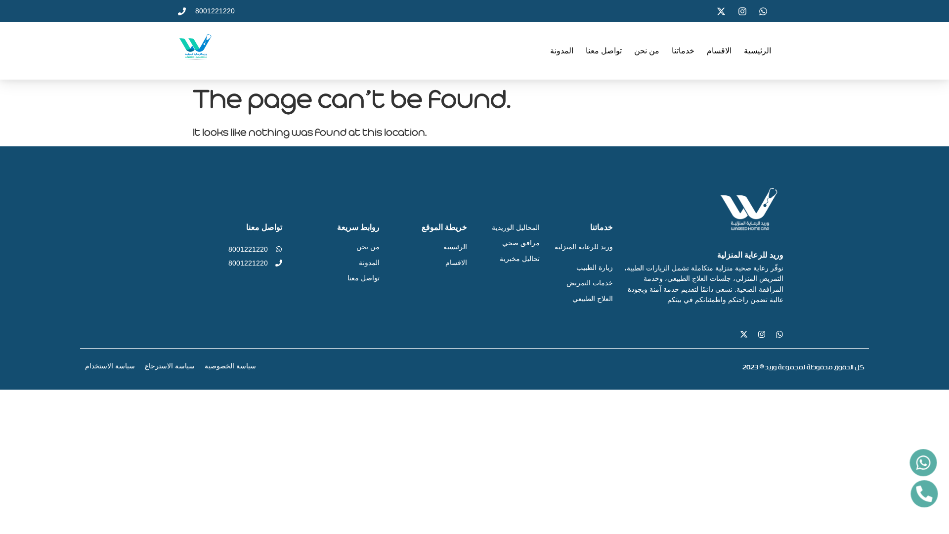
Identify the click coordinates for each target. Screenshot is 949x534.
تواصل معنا (604, 50)
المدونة (561, 50)
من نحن (646, 50)
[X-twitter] (744, 334)
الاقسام (719, 50)
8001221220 (248, 249)
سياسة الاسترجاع (170, 366)
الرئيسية (757, 50)
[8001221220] (278, 249)
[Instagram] (762, 334)
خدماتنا (683, 50)
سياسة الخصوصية (230, 366)
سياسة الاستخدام (110, 366)
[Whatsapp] (779, 334)
